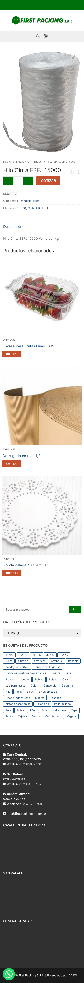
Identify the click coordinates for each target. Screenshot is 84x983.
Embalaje (22, 161)
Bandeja (73, 661)
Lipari (30, 691)
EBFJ (39, 208)
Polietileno (42, 703)
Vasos (36, 716)
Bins (68, 673)
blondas (24, 679)
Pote (8, 710)
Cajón (34, 685)
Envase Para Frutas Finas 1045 (28, 346)
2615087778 (32, 764)
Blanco (10, 679)
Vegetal (71, 716)
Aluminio (23, 661)
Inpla (19, 691)
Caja (65, 679)
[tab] (12, 226)
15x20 (9, 654)
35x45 (64, 654)
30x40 (50, 654)
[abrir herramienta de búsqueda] (38, 36)
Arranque (57, 661)
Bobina (39, 679)
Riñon (32, 710)
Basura (55, 673)
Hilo (46, 208)
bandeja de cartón (17, 667)
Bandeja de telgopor (47, 667)
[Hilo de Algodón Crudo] (71, 171)
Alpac (9, 661)
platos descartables (18, 703)
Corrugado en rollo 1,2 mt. (24, 456)
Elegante (67, 685)
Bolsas (53, 679)
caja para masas (15, 685)
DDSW (72, 975)
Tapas (9, 716)
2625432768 (32, 804)
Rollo (45, 710)
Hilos (38, 161)
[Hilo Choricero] (78, 171)
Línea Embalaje (48, 691)
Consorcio (49, 685)
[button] (74, 57)
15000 (21, 208)
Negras (39, 697)
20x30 (23, 654)
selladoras (59, 710)
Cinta (31, 208)
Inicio (7, 161)
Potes (20, 710)
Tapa (74, 710)
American (40, 661)
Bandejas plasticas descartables (26, 673)
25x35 (36, 654)
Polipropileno (62, 703)
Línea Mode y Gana (18, 697)
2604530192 (32, 784)
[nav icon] (42, 5)
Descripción (12, 227)
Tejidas (22, 716)
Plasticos (55, 697)
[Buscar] (75, 609)
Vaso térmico (53, 716)
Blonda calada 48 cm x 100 (25, 565)
